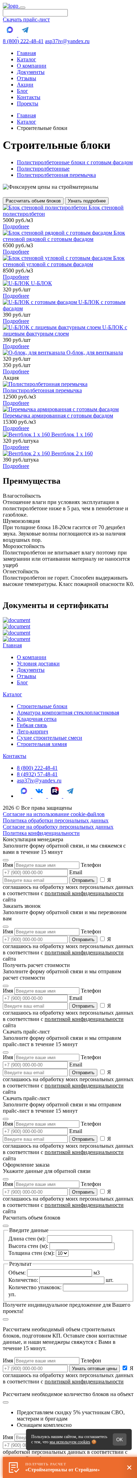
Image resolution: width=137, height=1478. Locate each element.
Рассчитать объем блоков (33, 200)
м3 (54, 1273)
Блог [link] (22, 91)
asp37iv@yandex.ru (67, 41)
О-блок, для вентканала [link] (94, 352)
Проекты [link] (27, 103)
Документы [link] (31, 72)
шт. (60, 1280)
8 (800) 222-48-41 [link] (37, 768)
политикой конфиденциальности (84, 893)
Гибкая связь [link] (32, 725)
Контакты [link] (28, 97)
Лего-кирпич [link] (32, 731)
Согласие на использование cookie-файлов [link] (54, 814)
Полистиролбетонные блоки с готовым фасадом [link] (75, 162)
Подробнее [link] (16, 226)
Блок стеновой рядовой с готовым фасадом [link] (64, 236)
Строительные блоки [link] (42, 706)
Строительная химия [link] (42, 744)
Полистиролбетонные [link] (43, 169)
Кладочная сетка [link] (37, 719)
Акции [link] (25, 85)
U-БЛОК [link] (41, 283)
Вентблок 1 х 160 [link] (72, 434)
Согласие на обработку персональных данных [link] (58, 827)
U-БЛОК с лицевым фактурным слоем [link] (65, 330)
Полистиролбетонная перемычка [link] (56, 175)
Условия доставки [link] (38, 664)
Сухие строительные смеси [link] (49, 738)
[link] (11, 6)
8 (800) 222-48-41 (23, 41)
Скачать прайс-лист (26, 19)
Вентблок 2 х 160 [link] (72, 453)
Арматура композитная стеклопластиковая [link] (68, 713)
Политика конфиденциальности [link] (41, 833)
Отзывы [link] (26, 78)
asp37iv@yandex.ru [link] (39, 780)
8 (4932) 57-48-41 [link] (37, 774)
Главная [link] (26, 53)
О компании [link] (31, 66)
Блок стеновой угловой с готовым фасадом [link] (64, 261)
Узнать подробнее (87, 200)
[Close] (5, 860)
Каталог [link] (26, 59)
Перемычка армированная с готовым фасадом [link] (58, 416)
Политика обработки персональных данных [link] (56, 820)
